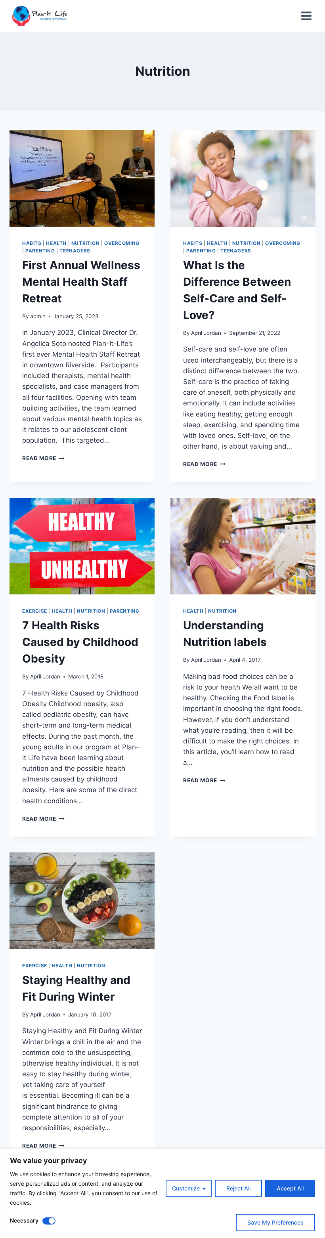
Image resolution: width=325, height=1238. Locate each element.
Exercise (34, 611)
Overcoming (122, 243)
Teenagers (74, 251)
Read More (43, 458)
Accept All (290, 1188)
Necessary (24, 1220)
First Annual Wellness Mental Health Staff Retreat (81, 281)
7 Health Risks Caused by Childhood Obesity (80, 642)
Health (56, 243)
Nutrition (85, 243)
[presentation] (82, 178)
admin (38, 316)
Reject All (238, 1188)
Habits (32, 243)
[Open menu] (306, 16)
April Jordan (206, 333)
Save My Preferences (275, 1222)
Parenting (40, 251)
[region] (162, 1193)
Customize (186, 1188)
